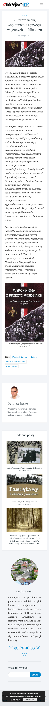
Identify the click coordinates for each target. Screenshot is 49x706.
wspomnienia (11, 366)
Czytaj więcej (15, 699)
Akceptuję (30, 699)
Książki (24, 15)
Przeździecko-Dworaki (15, 361)
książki (34, 357)
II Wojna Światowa (19, 357)
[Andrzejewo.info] (17, 5)
